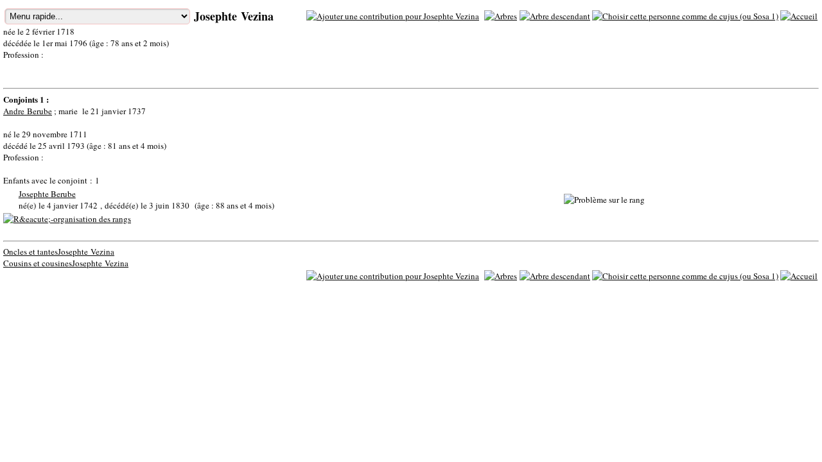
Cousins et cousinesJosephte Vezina (65, 263)
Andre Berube (27, 111)
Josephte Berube (47, 194)
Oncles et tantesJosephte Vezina (58, 251)
